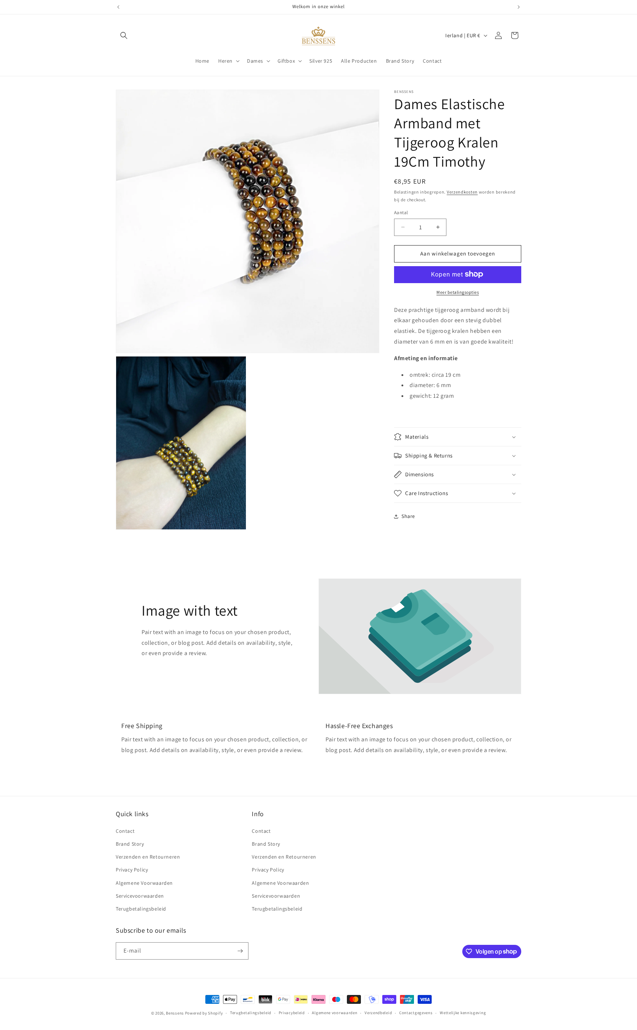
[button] (124, 35)
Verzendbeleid (378, 1012)
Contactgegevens (416, 1012)
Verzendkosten (462, 192)
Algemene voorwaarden (334, 1012)
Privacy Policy (132, 869)
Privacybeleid (292, 1012)
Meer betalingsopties (457, 292)
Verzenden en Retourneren (148, 856)
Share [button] (408, 516)
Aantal (401, 212)
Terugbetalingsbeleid (141, 908)
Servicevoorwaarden (140, 895)
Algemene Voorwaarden (144, 882)
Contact (125, 830)
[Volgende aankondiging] (519, 7)
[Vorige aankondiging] (118, 7)
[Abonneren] (240, 951)
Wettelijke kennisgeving (463, 1012)
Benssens (175, 1013)
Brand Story (130, 843)
